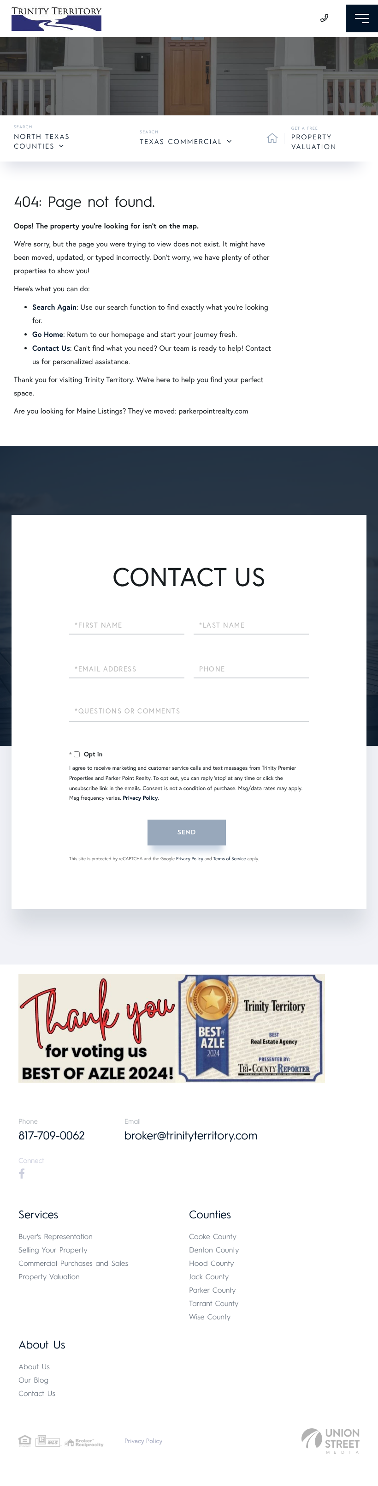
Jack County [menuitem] (209, 1276)
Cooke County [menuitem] (212, 1236)
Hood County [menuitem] (211, 1263)
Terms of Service (229, 859)
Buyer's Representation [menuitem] (55, 1236)
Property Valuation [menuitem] (49, 1276)
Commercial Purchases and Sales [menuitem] (73, 1263)
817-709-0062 (51, 1136)
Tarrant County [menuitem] (213, 1303)
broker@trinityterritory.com (191, 1136)
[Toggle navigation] (362, 18)
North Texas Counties (42, 141)
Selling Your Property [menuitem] (53, 1250)
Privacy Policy (140, 798)
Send (186, 832)
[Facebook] (21, 1174)
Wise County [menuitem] (209, 1316)
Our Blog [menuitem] (33, 1380)
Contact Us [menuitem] (36, 1393)
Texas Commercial (181, 142)
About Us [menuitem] (34, 1366)
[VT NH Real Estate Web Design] (330, 1441)
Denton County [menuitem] (214, 1250)
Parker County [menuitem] (212, 1290)
